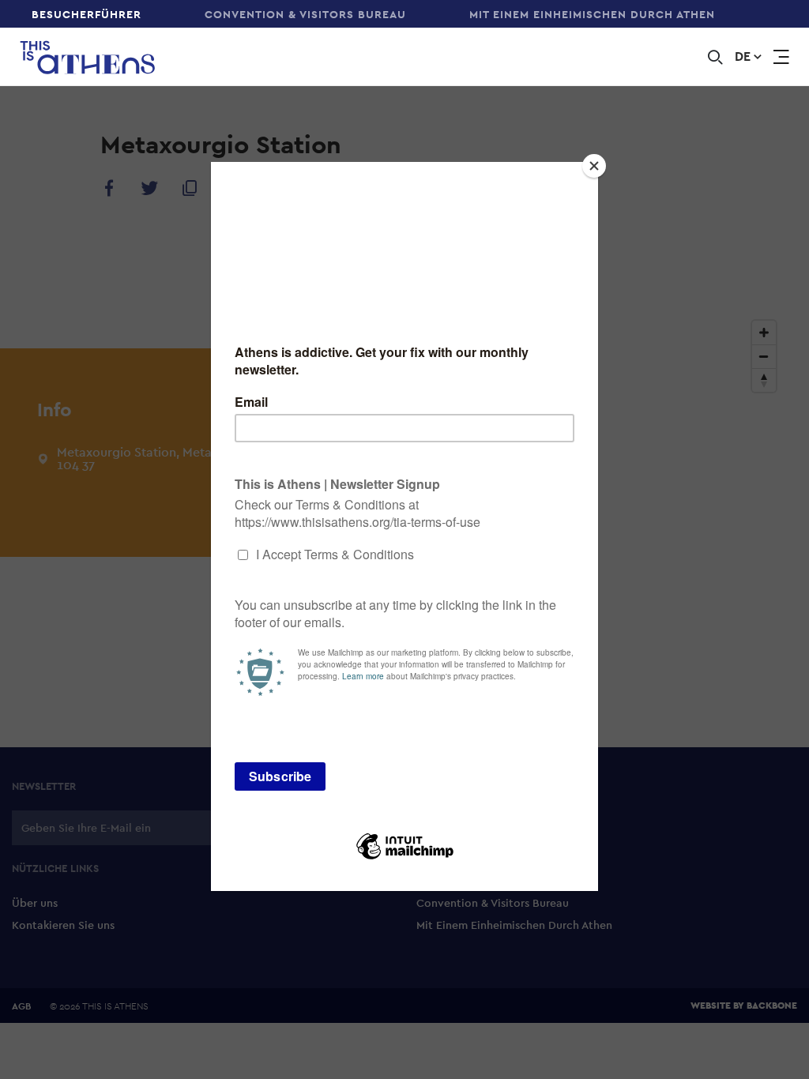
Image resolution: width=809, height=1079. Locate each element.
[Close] (594, 166)
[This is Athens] (78, 57)
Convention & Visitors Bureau (305, 14)
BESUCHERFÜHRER (86, 14)
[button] (748, 57)
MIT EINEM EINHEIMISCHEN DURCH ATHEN (592, 14)
